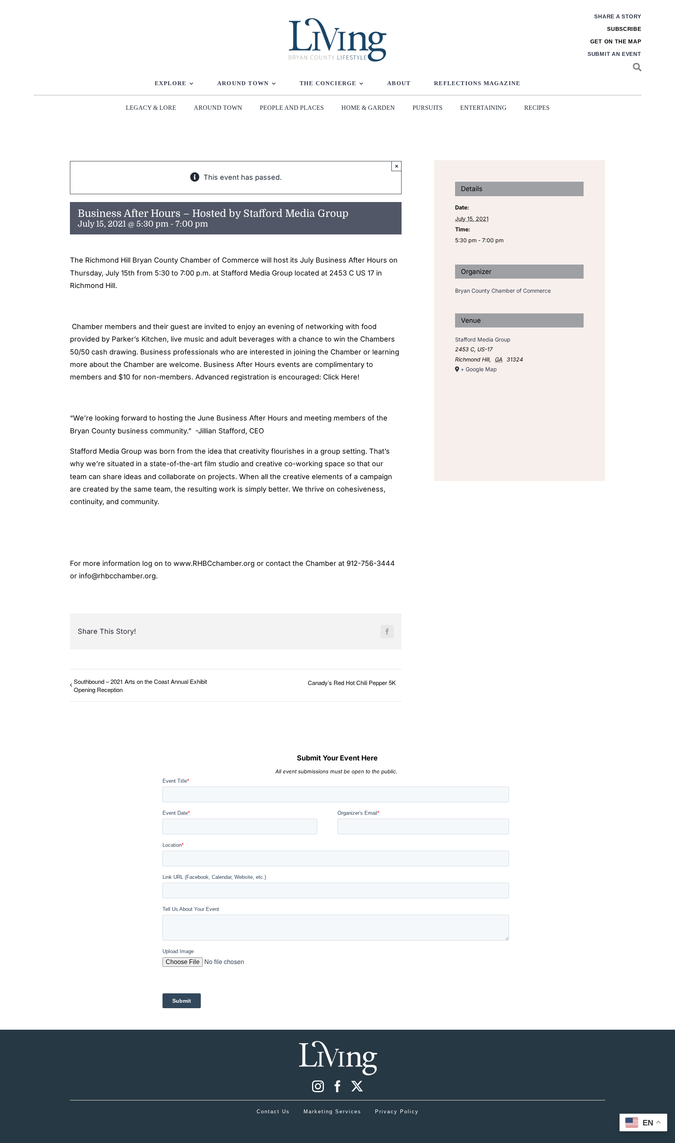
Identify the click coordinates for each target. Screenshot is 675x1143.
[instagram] (318, 1086)
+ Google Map (479, 369)
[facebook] (337, 1086)
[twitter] (357, 1086)
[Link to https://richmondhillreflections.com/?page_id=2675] (637, 67)
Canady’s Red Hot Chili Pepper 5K (352, 682)
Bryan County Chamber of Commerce (503, 290)
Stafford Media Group (483, 339)
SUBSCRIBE (624, 29)
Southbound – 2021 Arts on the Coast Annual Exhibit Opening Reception (140, 685)
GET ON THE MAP (615, 41)
